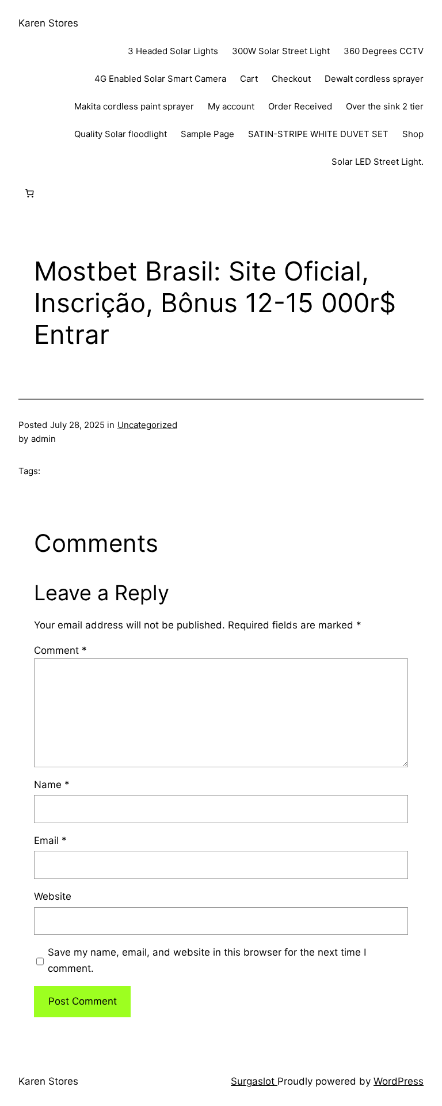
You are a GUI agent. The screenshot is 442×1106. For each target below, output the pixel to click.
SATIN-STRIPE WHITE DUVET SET (318, 133)
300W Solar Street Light (281, 51)
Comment (60, 650)
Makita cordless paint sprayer (134, 106)
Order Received (300, 106)
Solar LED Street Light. (378, 161)
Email (50, 840)
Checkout (291, 78)
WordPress (399, 1081)
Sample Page (207, 133)
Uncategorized (147, 424)
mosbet (1, 0)
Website (52, 896)
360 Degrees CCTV (384, 51)
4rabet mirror (3, 0)
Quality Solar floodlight (120, 133)
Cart (249, 78)
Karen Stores (48, 23)
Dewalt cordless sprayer (374, 78)
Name (52, 784)
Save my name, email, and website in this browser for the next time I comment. (207, 960)
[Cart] (29, 193)
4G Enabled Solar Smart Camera (160, 78)
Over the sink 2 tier (385, 106)
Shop (413, 133)
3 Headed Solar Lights (173, 51)
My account (231, 106)
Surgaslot (254, 1081)
